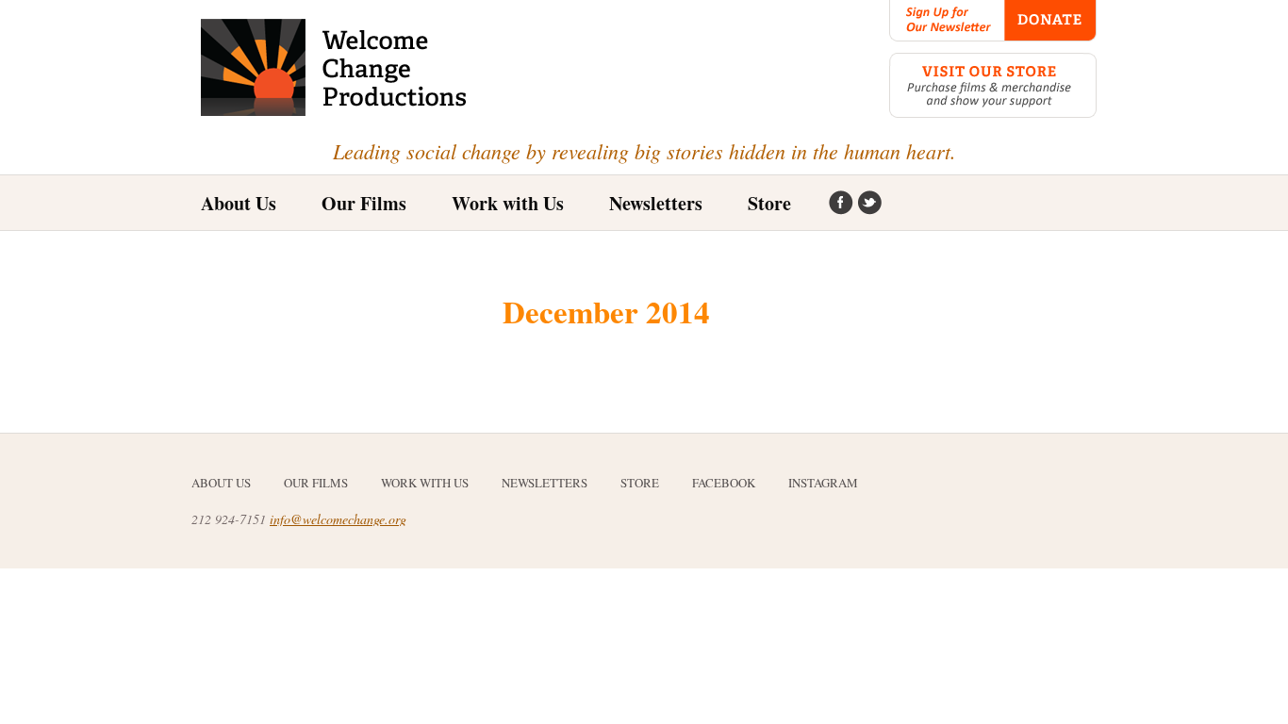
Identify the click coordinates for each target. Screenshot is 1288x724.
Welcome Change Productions (335, 67)
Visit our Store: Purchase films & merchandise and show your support (993, 85)
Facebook (841, 203)
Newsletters (655, 203)
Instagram (869, 203)
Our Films (316, 482)
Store (769, 203)
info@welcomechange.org (338, 519)
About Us (238, 203)
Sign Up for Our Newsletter (946, 20)
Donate (1050, 20)
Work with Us (508, 203)
